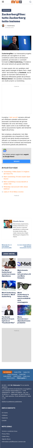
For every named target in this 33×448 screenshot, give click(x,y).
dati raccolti (14, 117)
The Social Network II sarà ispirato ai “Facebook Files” (8, 320)
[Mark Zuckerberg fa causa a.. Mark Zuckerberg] (9, 286)
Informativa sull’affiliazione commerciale (14, 441)
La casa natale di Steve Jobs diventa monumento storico (24, 246)
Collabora (4, 415)
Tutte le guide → (21, 378)
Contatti (4, 420)
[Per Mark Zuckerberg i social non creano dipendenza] (9, 263)
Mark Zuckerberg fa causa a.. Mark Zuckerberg (9, 294)
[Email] (19, 30)
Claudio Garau (11, 25)
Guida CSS (26, 372)
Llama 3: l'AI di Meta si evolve (13, 192)
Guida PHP (22, 374)
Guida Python (17, 376)
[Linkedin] (7, 30)
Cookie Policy (5, 436)
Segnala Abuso (6, 439)
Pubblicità (5, 418)
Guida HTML (17, 372)
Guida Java (26, 376)
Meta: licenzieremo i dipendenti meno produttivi (23, 320)
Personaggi (6, 10)
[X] (3, 30)
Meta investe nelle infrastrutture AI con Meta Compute (24, 274)
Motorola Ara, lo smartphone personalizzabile (7, 246)
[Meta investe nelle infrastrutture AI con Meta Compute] (24, 263)
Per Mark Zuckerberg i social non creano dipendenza (8, 273)
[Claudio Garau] (3, 25)
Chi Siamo (5, 413)
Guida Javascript (12, 374)
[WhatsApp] (11, 30)
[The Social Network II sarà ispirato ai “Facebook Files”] (9, 310)
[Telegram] (15, 30)
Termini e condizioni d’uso (9, 431)
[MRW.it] (16, 2)
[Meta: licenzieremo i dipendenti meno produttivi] (24, 310)
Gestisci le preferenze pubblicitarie (12, 401)
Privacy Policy (6, 434)
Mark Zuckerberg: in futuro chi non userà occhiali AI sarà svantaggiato (23, 297)
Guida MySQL (7, 376)
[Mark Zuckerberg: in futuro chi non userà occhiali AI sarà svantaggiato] (24, 286)
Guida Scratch (11, 378)
